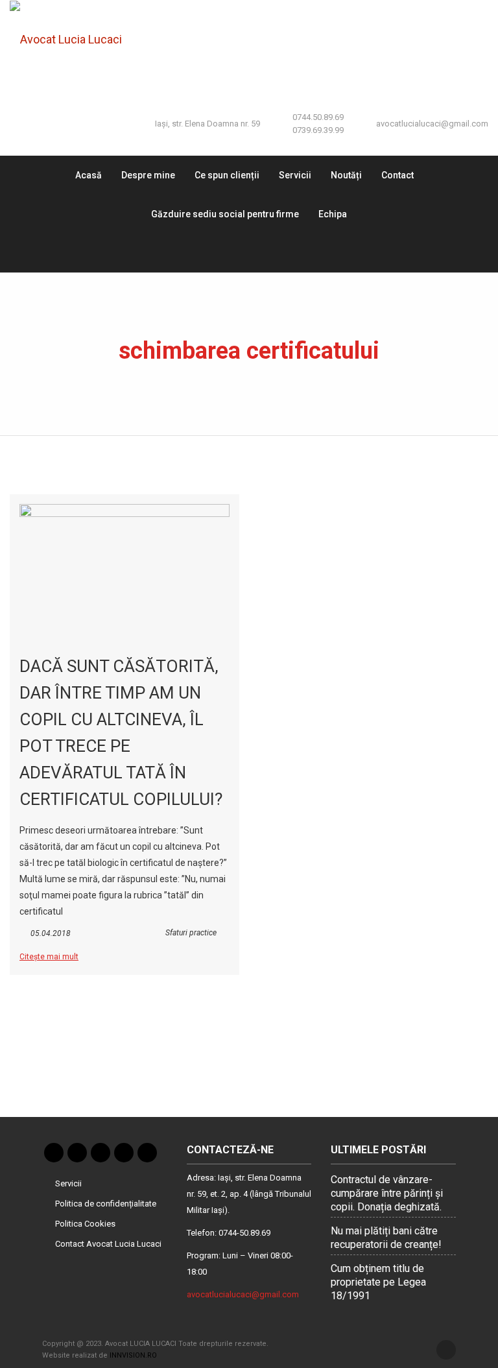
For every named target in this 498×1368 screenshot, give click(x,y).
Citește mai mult (48, 956)
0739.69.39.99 (318, 130)
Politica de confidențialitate (105, 1203)
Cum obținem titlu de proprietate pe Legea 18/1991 (378, 1282)
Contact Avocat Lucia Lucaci (108, 1244)
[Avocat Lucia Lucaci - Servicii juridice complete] (75, 39)
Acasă (88, 175)
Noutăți (346, 175)
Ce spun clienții (227, 175)
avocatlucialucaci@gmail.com (432, 123)
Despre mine (148, 175)
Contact (397, 175)
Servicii (295, 175)
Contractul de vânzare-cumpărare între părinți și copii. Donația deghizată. (387, 1193)
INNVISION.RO (133, 1355)
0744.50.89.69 (318, 117)
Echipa (332, 214)
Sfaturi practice (191, 932)
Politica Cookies (85, 1224)
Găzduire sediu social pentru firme (225, 214)
